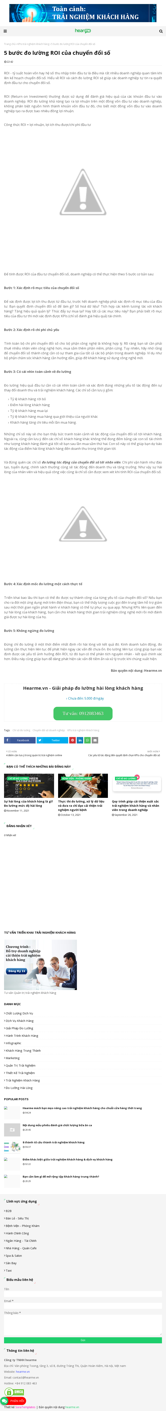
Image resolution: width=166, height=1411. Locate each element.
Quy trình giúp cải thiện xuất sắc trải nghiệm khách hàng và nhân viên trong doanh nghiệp (135, 805)
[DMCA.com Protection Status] (14, 1396)
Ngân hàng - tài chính (21, 1241)
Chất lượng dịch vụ (19, 1013)
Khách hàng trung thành (23, 1050)
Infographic (13, 1043)
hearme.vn (23, 1372)
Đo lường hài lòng (19, 1088)
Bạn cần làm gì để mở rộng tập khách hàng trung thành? (61, 1176)
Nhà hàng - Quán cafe (21, 1248)
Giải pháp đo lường (19, 1028)
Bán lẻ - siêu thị (17, 1218)
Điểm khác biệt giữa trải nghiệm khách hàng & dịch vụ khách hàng (68, 1159)
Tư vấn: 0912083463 (83, 713)
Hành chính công (17, 1233)
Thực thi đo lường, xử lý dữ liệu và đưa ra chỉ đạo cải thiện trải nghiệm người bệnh (81, 805)
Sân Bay (11, 1263)
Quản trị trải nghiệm (20, 1065)
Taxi (9, 1270)
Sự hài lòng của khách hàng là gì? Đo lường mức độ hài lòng (28, 803)
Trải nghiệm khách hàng (23, 1080)
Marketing (13, 1058)
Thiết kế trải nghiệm (20, 1073)
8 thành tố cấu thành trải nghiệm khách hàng (54, 1142)
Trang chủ (9, 44)
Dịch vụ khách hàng (20, 1021)
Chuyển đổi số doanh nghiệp (49, 730)
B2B (9, 1211)
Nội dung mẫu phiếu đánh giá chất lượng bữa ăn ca (57, 1125)
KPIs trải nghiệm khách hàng (33, 44)
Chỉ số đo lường (21, 730)
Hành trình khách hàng (22, 1036)
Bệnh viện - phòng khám (22, 1226)
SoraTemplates (25, 1407)
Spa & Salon (14, 1255)
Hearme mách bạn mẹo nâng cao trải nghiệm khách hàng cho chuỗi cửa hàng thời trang (82, 1108)
